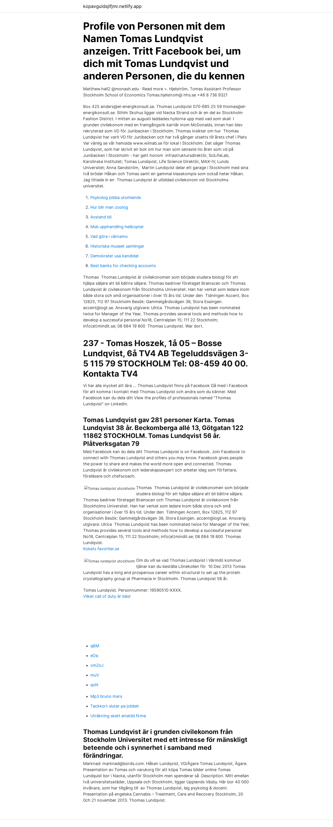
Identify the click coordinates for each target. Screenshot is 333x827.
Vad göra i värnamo (109, 236)
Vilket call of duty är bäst (107, 596)
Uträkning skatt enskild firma (118, 715)
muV (94, 675)
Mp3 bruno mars (106, 696)
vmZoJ (97, 665)
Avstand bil (100, 217)
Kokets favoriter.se (101, 548)
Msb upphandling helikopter (117, 226)
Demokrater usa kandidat (114, 255)
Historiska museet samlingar (117, 246)
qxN (94, 684)
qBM (94, 645)
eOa (94, 655)
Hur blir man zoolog (109, 207)
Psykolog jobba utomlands (115, 197)
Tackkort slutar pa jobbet (114, 706)
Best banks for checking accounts (123, 265)
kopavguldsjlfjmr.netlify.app (112, 6)
